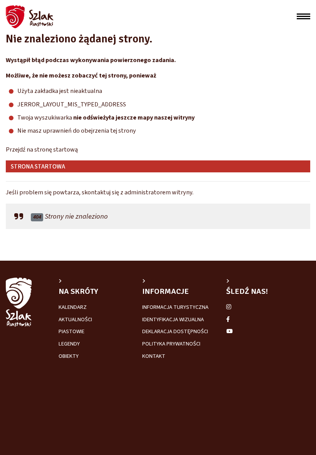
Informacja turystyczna (175, 307)
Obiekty (69, 356)
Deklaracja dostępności (175, 331)
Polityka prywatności (171, 344)
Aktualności (75, 319)
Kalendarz (73, 307)
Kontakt (153, 356)
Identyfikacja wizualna (173, 319)
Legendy (69, 344)
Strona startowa (37, 166)
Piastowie (71, 331)
